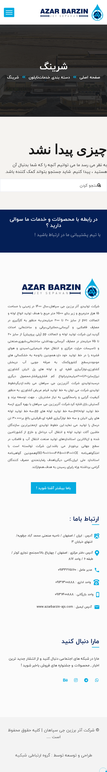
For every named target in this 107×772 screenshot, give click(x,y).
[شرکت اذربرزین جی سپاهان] (71, 12)
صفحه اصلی (89, 77)
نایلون (34, 77)
